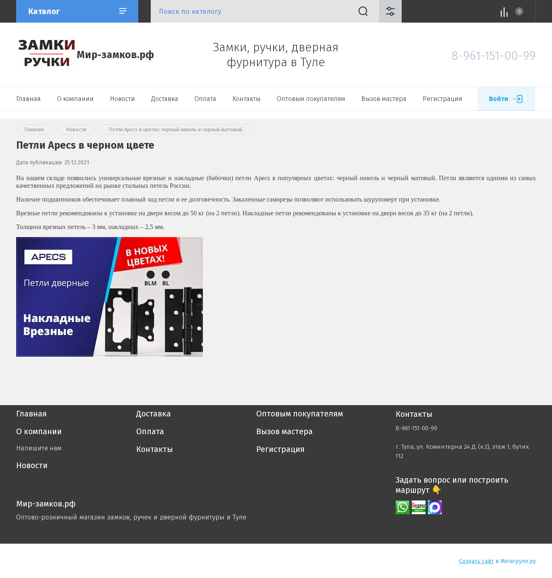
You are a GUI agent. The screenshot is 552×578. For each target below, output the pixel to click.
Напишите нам (38, 448)
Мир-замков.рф (115, 55)
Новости (122, 99)
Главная (28, 99)
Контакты (246, 99)
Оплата (205, 99)
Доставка (164, 99)
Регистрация (442, 99)
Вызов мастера (384, 99)
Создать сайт (476, 561)
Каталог (44, 11)
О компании (75, 99)
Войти (498, 99)
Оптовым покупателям (311, 99)
